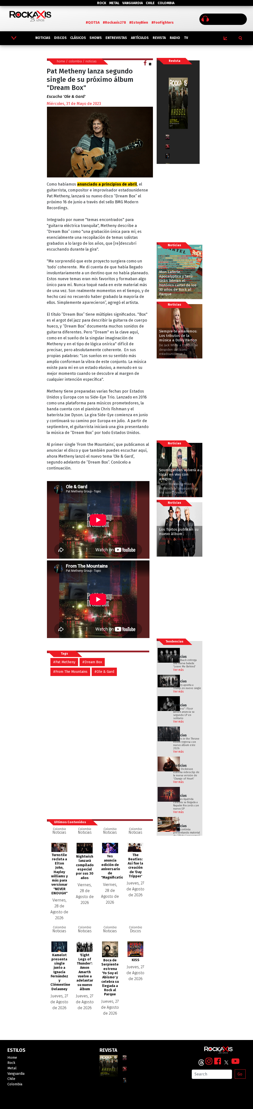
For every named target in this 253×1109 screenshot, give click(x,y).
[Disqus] (100, 745)
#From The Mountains (70, 672)
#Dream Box (92, 662)
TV (186, 38)
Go (239, 1074)
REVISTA (159, 38)
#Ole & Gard (104, 672)
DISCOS (60, 38)
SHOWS (95, 38)
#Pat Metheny (64, 662)
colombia (75, 61)
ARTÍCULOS (140, 38)
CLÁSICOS (78, 38)
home (61, 61)
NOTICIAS (42, 38)
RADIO (175, 38)
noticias (91, 61)
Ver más (178, 670)
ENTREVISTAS (116, 38)
